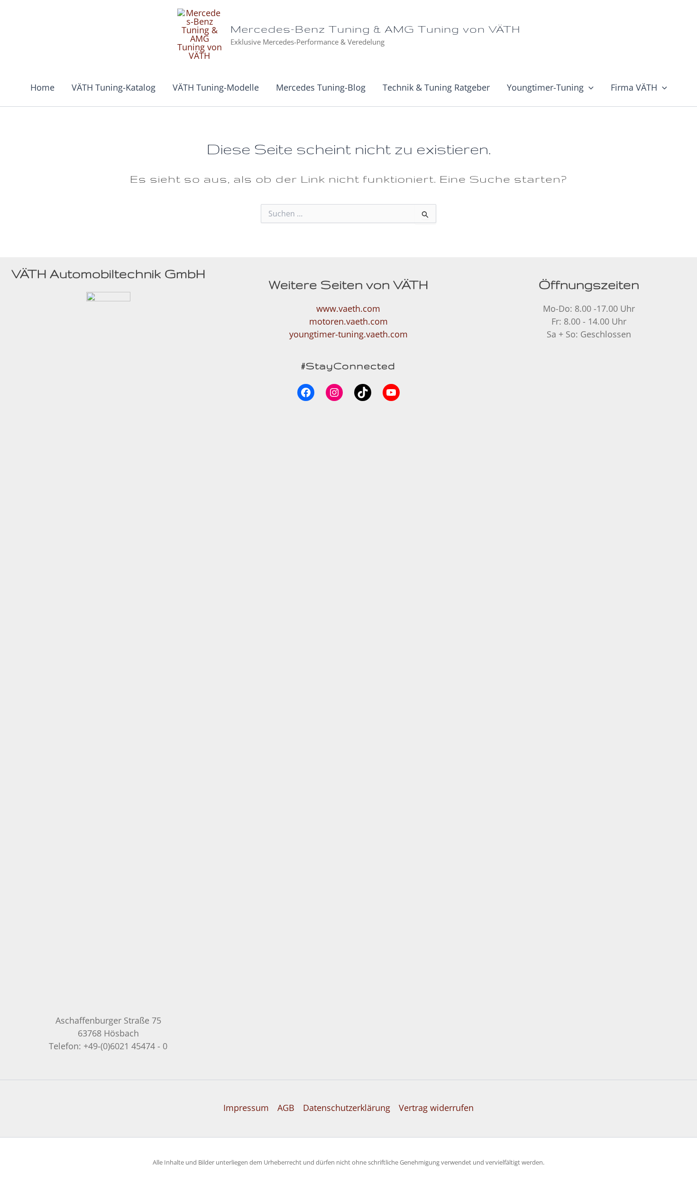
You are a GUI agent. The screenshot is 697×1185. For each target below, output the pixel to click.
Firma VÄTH (634, 87)
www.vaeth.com (348, 308)
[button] (589, 87)
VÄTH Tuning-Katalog (114, 87)
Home (42, 87)
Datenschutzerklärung (346, 1107)
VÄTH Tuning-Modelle (216, 87)
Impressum (246, 1107)
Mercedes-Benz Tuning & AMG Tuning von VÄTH (375, 29)
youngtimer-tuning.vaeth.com (348, 334)
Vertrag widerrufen (436, 1107)
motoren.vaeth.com (348, 321)
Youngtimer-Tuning (545, 87)
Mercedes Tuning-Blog (321, 87)
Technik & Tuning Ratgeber (436, 87)
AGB (285, 1107)
